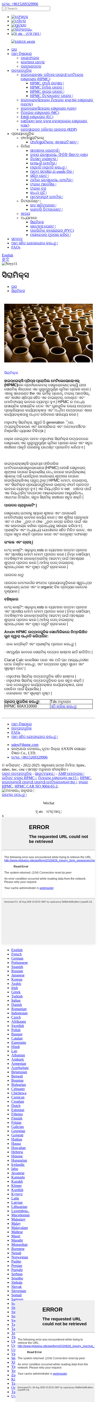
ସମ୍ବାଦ (17, 239)
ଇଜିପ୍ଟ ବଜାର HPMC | (19, 778)
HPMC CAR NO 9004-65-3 (36, 786)
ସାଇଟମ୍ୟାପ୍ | (45, 774)
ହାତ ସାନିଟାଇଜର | (43, 205)
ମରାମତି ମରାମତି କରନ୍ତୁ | (48, 167)
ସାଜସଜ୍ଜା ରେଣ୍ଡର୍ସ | (45, 150)
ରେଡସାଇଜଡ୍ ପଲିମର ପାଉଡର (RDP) (49, 129)
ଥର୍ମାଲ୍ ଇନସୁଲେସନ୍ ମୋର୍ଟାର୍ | (51, 180)
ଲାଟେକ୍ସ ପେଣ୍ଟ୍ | (43, 226)
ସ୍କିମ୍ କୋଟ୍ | (39, 176)
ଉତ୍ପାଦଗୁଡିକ (21, 70)
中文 (5, 259)
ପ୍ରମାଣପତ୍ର (31, 66)
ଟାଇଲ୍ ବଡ (38, 188)
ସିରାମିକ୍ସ (37, 222)
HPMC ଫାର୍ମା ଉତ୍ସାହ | (47, 83)
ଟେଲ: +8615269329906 (20, 4)
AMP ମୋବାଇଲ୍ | (71, 774)
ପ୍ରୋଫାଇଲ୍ (30, 58)
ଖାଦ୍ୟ (25, 214)
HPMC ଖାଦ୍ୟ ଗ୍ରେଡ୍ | (47, 92)
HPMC (85, 778)
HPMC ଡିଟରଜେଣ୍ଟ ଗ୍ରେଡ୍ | (51, 96)
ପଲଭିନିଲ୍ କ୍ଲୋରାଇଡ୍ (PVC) (52, 230)
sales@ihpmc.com (24, 745)
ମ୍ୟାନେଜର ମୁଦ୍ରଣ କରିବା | (50, 235)
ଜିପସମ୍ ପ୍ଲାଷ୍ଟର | (44, 159)
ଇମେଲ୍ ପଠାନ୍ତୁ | (14, 795)
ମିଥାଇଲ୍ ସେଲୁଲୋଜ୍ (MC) (40, 113)
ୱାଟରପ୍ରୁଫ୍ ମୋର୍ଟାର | (46, 197)
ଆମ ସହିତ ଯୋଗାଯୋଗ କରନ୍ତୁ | (34, 243)
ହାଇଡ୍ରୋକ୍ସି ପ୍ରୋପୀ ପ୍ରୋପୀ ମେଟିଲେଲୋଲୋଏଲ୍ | (39, 782)
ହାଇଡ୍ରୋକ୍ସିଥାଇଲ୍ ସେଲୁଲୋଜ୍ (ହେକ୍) (48, 108)
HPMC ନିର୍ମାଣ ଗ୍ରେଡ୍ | (47, 87)
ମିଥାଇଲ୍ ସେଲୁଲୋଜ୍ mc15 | (58, 778)
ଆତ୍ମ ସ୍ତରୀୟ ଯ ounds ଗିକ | (52, 171)
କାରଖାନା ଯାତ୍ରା (33, 62)
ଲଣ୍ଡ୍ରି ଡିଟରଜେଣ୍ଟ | (46, 209)
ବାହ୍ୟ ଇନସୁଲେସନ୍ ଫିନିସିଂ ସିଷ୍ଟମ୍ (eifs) (59, 155)
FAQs (15, 247)
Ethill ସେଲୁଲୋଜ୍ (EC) (37, 117)
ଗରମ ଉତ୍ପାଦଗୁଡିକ (17, 774)
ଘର (14, 49)
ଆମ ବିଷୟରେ (21, 54)
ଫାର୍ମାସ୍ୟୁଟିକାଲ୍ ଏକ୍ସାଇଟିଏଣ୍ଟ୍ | (54, 142)
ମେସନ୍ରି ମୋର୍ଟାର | (43, 163)
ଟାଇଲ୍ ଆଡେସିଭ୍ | (43, 184)
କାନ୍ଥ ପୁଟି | (38, 193)
